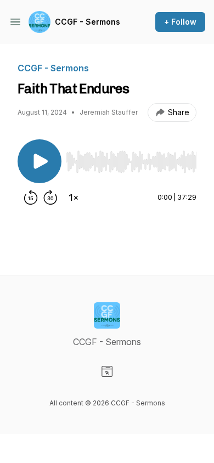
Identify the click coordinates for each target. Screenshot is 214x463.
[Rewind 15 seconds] (30, 197)
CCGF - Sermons (87, 21)
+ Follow (180, 21)
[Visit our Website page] (107, 371)
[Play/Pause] (39, 161)
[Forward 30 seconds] (50, 197)
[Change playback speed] (74, 197)
